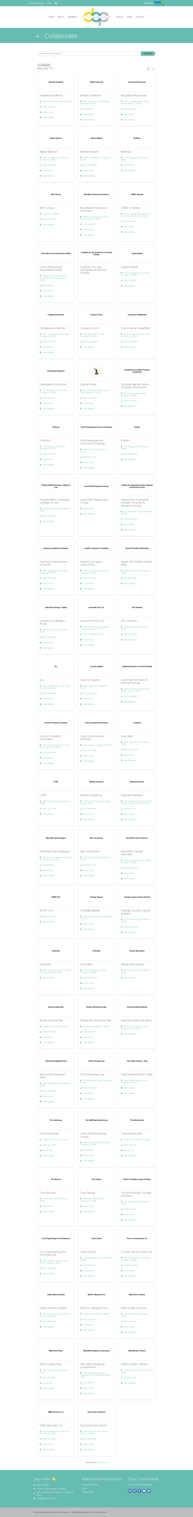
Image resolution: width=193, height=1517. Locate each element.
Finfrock (45, 440)
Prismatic (86, 964)
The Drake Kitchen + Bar (137, 1074)
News (129, 17)
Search (149, 53)
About (61, 17)
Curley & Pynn (89, 328)
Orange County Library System (136, 912)
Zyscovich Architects (93, 1425)
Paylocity (45, 964)
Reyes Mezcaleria (132, 964)
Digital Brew (88, 384)
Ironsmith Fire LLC (92, 620)
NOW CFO (46, 910)
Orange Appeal (90, 910)
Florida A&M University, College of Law (55, 501)
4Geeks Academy (51, 95)
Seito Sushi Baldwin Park (52, 1076)
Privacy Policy (88, 1492)
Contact (140, 17)
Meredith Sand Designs (55, 851)
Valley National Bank (53, 1308)
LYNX (43, 795)
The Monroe (48, 1192)
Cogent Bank (129, 267)
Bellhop (126, 151)
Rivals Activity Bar (51, 1020)
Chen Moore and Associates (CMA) (51, 268)
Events (119, 17)
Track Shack (88, 1251)
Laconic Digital (90, 679)
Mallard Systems (91, 795)
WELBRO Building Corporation (92, 1366)
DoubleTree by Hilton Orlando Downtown (135, 386)
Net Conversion (90, 851)
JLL (42, 679)
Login (84, 1488)
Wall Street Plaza (51, 1364)
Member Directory (90, 1485)
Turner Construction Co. (136, 1251)
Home (51, 17)
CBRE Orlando (130, 207)
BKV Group (47, 207)
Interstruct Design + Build (53, 622)
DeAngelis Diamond (53, 384)
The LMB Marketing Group (93, 1135)
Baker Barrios (48, 151)
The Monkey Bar (131, 1133)
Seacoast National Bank (136, 1020)
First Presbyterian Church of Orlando (92, 442)
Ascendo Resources (133, 95)
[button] (148, 69)
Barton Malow (89, 151)
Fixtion (125, 440)
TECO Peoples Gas (92, 1074)
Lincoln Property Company (50, 737)
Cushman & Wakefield (135, 328)
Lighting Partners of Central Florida (134, 681)
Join (49, 3)
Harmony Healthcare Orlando (53, 563)
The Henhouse (49, 1133)
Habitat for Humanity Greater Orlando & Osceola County (135, 502)
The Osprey (87, 1192)
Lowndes (127, 736)
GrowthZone (102, 1462)
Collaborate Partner (53, 328)
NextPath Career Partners (132, 853)
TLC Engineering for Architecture (53, 1253)
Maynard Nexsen (132, 795)
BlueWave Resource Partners (93, 209)
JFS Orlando (129, 620)
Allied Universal (90, 95)
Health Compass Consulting (91, 563)
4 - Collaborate (43, 65)
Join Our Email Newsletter (140, 1485)
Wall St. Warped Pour (94, 1308)
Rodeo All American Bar (96, 1020)
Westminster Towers (134, 1364)
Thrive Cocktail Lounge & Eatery (136, 1194)
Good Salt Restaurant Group (94, 501)
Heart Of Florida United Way (136, 563)
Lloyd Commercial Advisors (92, 737)
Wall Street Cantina (134, 1308)
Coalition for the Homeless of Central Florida (93, 269)
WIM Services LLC (51, 1425)
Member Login (36, 3)
